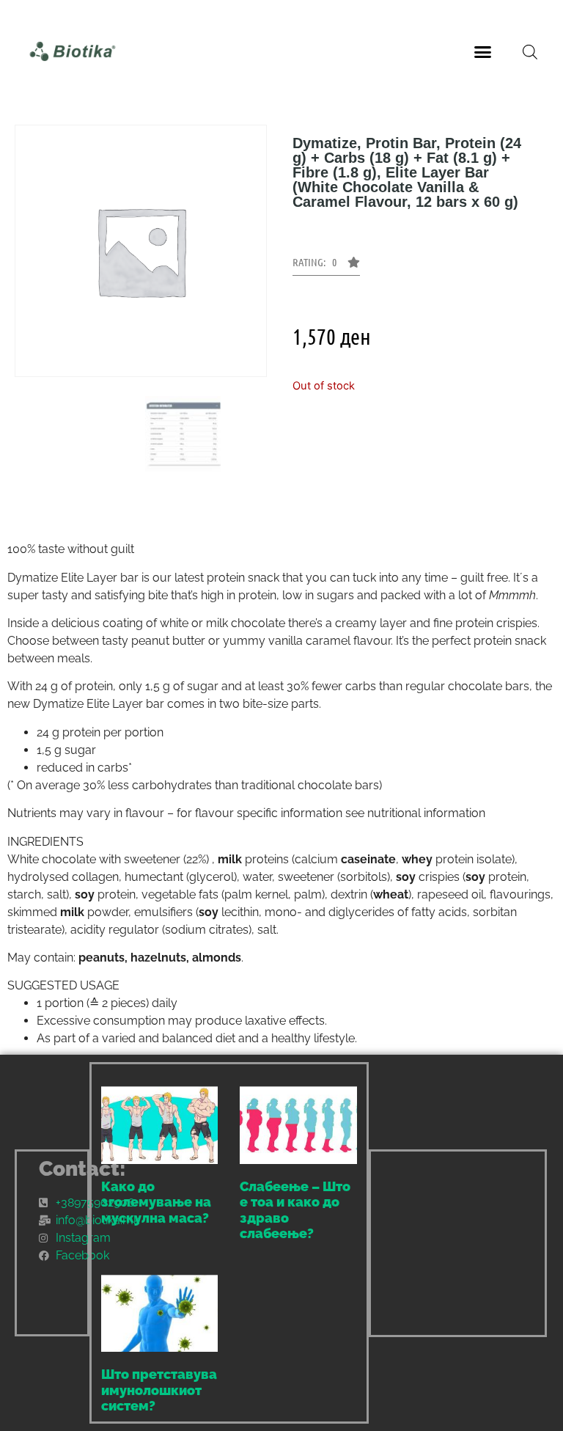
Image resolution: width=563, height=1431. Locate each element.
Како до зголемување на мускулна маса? (156, 1202)
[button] (483, 51)
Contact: (82, 1169)
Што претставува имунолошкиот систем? (159, 1389)
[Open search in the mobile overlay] (530, 52)
